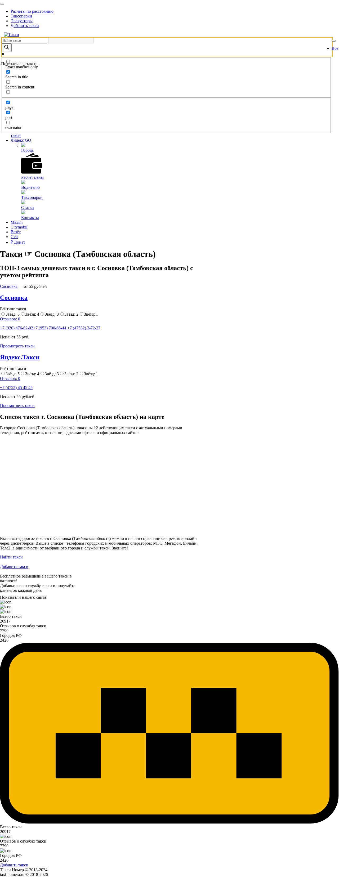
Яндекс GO (21, 140)
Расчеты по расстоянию (32, 11)
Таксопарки (21, 16)
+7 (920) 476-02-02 (16, 328)
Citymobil (19, 227)
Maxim (17, 222)
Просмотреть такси (17, 346)
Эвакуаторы (22, 21)
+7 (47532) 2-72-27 (83, 328)
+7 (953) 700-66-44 (50, 328)
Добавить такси (25, 25)
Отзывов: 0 (10, 319)
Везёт (16, 232)
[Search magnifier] (7, 47)
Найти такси (11, 557)
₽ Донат (18, 242)
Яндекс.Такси (19, 357)
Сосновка (8, 286)
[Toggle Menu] (2, 4)
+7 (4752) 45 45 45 (16, 387)
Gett (14, 236)
